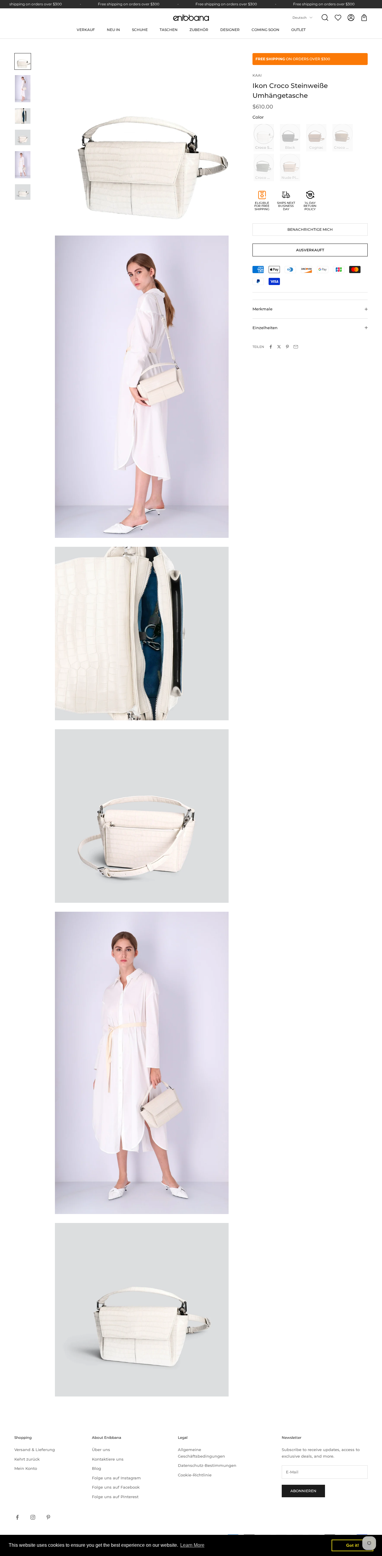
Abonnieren (303, 1491)
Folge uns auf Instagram (116, 1478)
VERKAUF (86, 29)
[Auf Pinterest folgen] (48, 1517)
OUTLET (298, 29)
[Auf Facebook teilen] (270, 346)
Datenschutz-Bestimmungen (207, 1465)
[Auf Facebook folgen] (17, 1517)
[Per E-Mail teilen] (295, 346)
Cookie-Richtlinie (195, 1475)
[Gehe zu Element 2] (22, 89)
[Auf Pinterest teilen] (287, 346)
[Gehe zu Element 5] (22, 165)
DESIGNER (230, 29)
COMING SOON (265, 29)
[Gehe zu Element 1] (22, 61)
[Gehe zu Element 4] (22, 137)
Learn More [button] (192, 1545)
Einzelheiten (265, 327)
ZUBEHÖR (199, 29)
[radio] (263, 137)
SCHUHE (140, 29)
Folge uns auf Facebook (116, 1487)
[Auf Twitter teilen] (279, 346)
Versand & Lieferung (34, 1449)
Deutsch (299, 18)
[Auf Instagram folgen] (33, 1517)
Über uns (101, 1449)
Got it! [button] (352, 1545)
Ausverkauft (310, 250)
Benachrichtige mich (310, 229)
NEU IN (113, 29)
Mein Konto (25, 1468)
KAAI (257, 75)
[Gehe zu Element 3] (22, 116)
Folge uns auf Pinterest (115, 1496)
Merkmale (262, 308)
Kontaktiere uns (108, 1459)
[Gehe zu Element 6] (22, 192)
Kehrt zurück (27, 1459)
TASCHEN (169, 29)
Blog (96, 1468)
